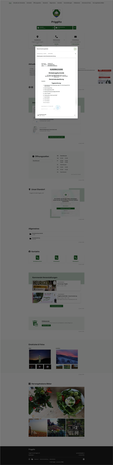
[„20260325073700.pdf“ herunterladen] (75, 115)
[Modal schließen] (56, 232)
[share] (75, 54)
